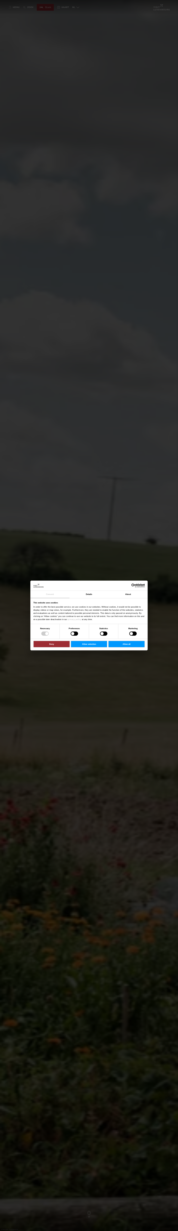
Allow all (126, 644)
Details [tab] (89, 594)
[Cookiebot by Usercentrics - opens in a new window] (133, 586)
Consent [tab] (50, 594)
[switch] (74, 634)
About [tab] (128, 594)
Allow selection (89, 644)
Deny (51, 644)
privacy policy (74, 619)
